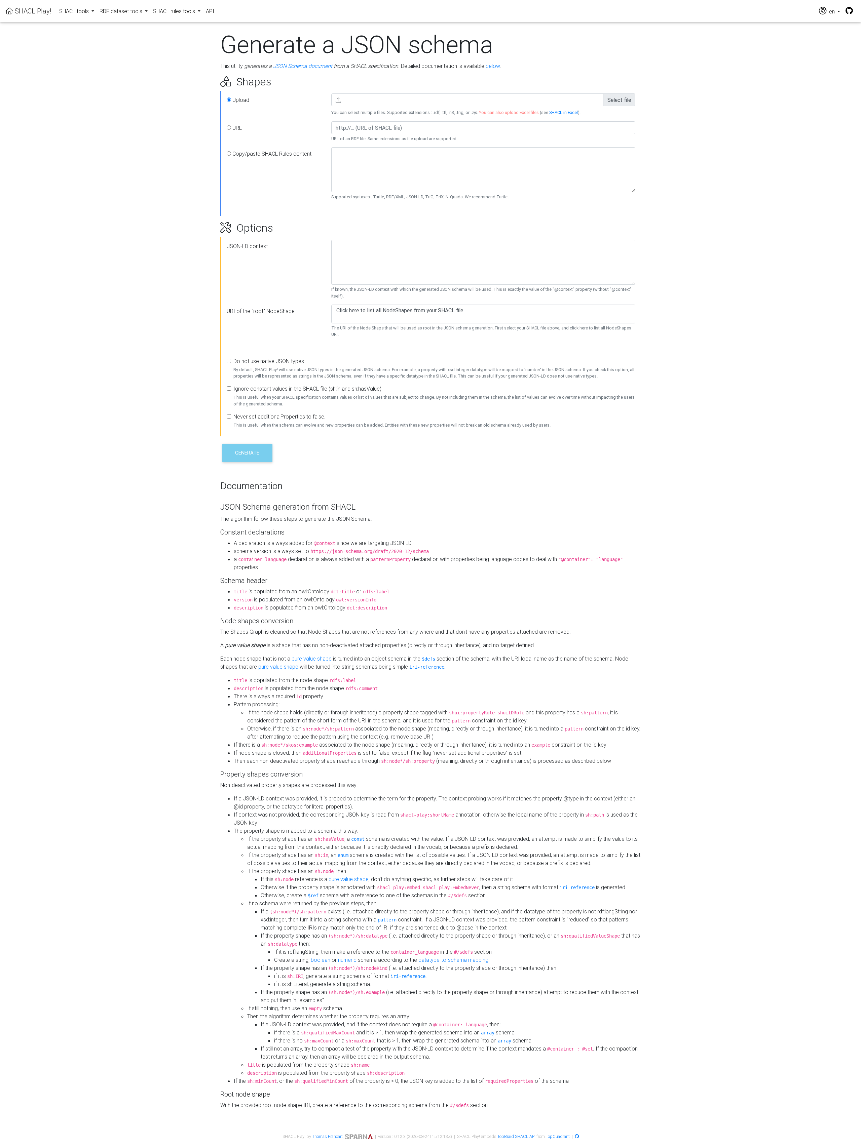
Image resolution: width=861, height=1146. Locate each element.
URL (236, 127)
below (493, 66)
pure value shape (312, 658)
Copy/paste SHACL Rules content (271, 153)
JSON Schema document (302, 66)
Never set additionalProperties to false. (279, 416)
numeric (347, 959)
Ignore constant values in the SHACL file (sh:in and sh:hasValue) (307, 388)
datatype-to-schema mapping (453, 959)
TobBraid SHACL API (516, 1136)
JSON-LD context (247, 246)
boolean (320, 959)
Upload (240, 99)
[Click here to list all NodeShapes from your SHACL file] (483, 310)
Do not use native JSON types (268, 361)
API (210, 11)
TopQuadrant (558, 1136)
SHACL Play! (32, 11)
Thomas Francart (327, 1136)
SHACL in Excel (563, 112)
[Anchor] (213, 81)
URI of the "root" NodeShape (261, 311)
